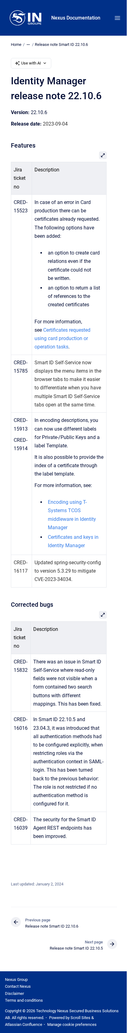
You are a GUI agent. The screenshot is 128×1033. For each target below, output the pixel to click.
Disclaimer (14, 993)
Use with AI (31, 63)
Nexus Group (16, 979)
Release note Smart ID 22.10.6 (61, 44)
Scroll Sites (80, 1017)
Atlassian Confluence (23, 1024)
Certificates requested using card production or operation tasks (62, 338)
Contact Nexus (18, 986)
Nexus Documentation (75, 18)
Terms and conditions (24, 1000)
